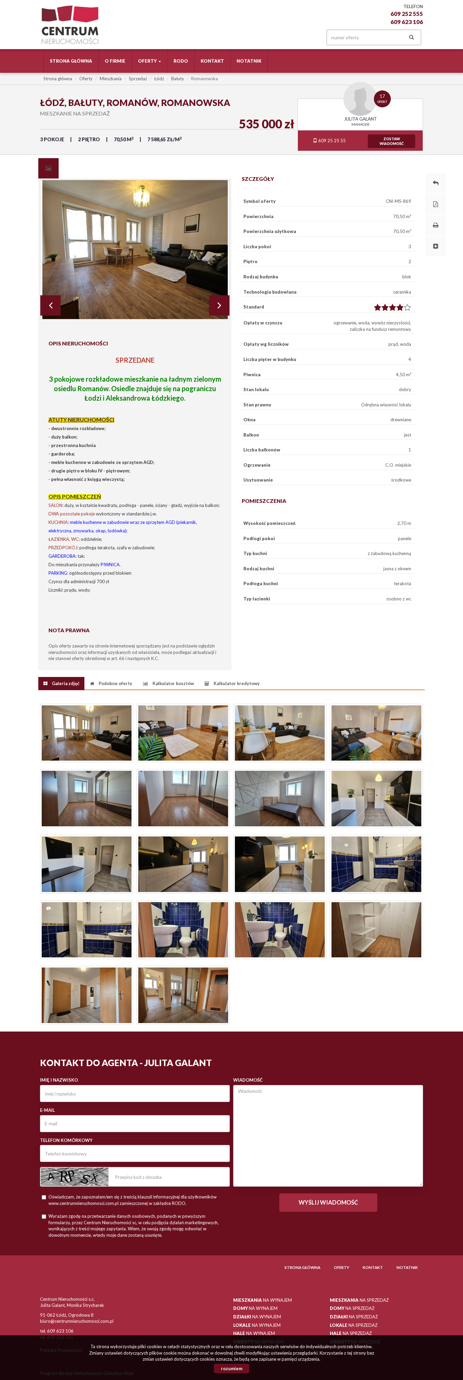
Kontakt (212, 61)
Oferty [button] (148, 61)
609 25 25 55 (331, 140)
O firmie (115, 61)
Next (219, 305)
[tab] (48, 168)
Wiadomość (248, 1080)
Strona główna (71, 61)
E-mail (47, 1110)
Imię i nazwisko (59, 1080)
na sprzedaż (359, 1300)
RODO (181, 61)
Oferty (341, 1267)
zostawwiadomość (392, 141)
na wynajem (262, 1300)
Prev (50, 305)
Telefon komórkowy (66, 1140)
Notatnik (249, 61)
